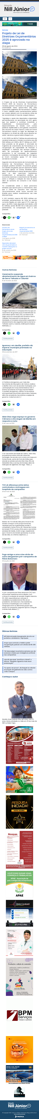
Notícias (5, 30)
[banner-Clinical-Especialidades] (19, 850)
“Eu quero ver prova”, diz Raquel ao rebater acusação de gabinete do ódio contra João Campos (19, 669)
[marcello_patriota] (19, 1092)
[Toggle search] (10, 18)
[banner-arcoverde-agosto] (19, 257)
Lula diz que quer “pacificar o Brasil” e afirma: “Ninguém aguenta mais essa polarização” (17, 661)
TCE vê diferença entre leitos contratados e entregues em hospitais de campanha (15, 487)
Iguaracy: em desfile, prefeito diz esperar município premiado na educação (17, 347)
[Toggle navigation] (5, 18)
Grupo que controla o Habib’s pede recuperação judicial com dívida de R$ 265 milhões (20, 644)
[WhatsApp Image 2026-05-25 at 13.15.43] (19, 745)
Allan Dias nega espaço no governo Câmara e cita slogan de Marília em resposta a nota (19, 419)
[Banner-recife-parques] (19, 779)
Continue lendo (8, 338)
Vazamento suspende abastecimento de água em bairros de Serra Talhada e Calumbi (19, 276)
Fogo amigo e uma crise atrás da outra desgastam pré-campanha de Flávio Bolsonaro (19, 556)
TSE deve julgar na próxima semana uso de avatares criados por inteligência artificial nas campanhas (20, 653)
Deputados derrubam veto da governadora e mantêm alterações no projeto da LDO (9, 245)
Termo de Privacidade (19, 1114)
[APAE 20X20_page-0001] (19, 884)
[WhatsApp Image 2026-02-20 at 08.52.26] (19, 812)
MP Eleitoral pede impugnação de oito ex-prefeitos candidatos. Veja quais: (19, 637)
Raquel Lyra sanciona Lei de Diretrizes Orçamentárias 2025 (27, 229)
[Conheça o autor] (19, 699)
